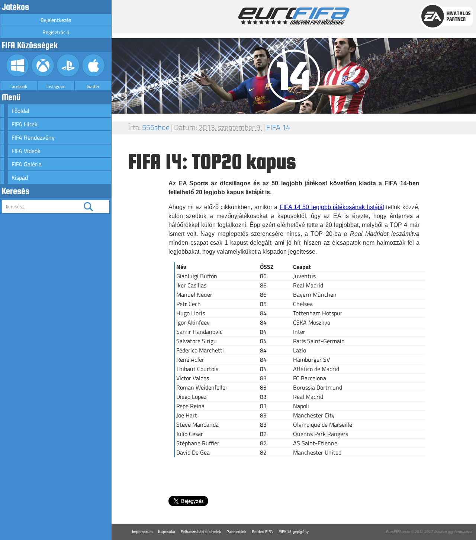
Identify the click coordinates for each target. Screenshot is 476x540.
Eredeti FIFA (262, 532)
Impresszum (142, 532)
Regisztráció (55, 32)
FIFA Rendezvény (33, 137)
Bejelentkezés (56, 20)
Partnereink (236, 532)
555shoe (156, 127)
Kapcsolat (166, 532)
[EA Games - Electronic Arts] (446, 28)
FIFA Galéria (27, 164)
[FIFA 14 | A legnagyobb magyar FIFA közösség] (294, 22)
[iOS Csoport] (93, 75)
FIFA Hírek (25, 124)
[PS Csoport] (68, 75)
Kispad (20, 177)
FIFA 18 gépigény (294, 532)
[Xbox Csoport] (43, 75)
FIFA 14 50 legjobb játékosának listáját (332, 207)
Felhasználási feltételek (201, 532)
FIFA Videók (26, 150)
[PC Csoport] (17, 75)
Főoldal (20, 110)
